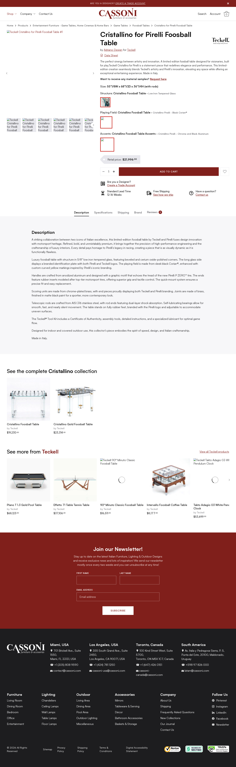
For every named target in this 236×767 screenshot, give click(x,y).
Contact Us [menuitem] (46, 14)
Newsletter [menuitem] (222, 724)
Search (202, 14)
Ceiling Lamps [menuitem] (50, 706)
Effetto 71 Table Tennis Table (71, 505)
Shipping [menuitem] (165, 706)
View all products (214, 451)
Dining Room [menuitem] (15, 706)
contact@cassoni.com (67, 670)
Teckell (131, 50)
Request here (158, 79)
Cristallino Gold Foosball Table (73, 424)
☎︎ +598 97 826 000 (195, 664)
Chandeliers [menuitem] (49, 700)
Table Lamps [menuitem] (49, 718)
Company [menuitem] (26, 14)
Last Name (125, 573)
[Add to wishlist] (224, 171)
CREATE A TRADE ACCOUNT (130, 3)
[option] (105, 102)
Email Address (85, 590)
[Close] (228, 3)
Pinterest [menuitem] (221, 700)
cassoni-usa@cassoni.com (108, 670)
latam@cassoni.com (196, 670)
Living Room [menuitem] (14, 700)
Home (10, 25)
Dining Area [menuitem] (83, 706)
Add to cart (169, 171)
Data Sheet (111, 55)
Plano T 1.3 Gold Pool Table (24, 505)
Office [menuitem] (11, 718)
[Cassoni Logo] (118, 13)
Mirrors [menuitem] (119, 700)
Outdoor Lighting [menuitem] (86, 718)
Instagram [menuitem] (222, 706)
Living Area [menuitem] (83, 700)
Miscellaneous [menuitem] (85, 724)
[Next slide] (93, 73)
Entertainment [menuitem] (15, 724)
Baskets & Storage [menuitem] (126, 724)
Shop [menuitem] (10, 14)
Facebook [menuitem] (222, 718)
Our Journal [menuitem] (167, 724)
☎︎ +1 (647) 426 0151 (149, 664)
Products (23, 25)
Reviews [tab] (154, 212)
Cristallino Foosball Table (23, 424)
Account (215, 14)
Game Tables (121, 25)
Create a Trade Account (121, 185)
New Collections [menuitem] (170, 718)
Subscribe (118, 610)
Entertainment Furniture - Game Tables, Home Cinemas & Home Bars (71, 25)
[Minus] (103, 171)
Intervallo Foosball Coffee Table (167, 505)
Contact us (202, 194)
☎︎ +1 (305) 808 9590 (64, 664)
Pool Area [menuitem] (82, 712)
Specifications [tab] (103, 212)
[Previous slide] (7, 73)
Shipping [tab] (123, 212)
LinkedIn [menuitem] (221, 712)
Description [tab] (81, 212)
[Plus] (114, 171)
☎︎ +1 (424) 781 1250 (102, 664)
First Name (83, 573)
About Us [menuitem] (165, 700)
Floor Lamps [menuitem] (49, 724)
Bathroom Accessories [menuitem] (129, 718)
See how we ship (163, 194)
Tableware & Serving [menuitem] (127, 706)
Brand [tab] (138, 212)
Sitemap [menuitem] (47, 749)
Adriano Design (113, 50)
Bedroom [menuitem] (12, 712)
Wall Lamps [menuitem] (48, 712)
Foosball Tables (141, 25)
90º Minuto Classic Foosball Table (121, 505)
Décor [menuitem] (119, 712)
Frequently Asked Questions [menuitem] (177, 712)
